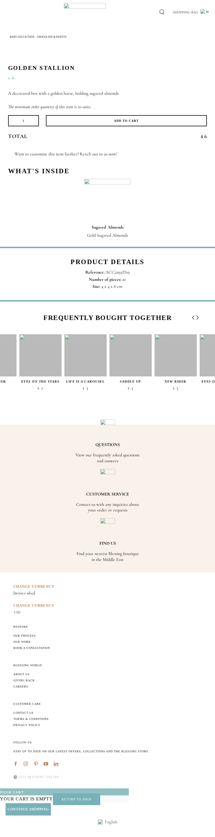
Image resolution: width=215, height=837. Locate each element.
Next (197, 316)
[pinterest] (36, 764)
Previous (193, 316)
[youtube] (46, 764)
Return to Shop (77, 799)
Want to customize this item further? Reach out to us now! (66, 154)
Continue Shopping (28, 809)
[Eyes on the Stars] (40, 355)
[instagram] (26, 764)
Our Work (22, 641)
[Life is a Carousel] (85, 355)
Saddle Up (130, 381)
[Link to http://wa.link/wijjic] (10, 154)
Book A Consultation (31, 647)
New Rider (175, 381)
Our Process (24, 635)
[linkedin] (56, 764)
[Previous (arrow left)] (10, 419)
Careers (20, 686)
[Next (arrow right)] (205, 419)
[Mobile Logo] (85, 5)
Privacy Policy (26, 725)
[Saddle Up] (130, 355)
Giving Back (24, 680)
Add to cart (126, 120)
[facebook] (15, 764)
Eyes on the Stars (40, 381)
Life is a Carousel (85, 381)
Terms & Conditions (31, 718)
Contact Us (23, 712)
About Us (21, 674)
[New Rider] (176, 355)
